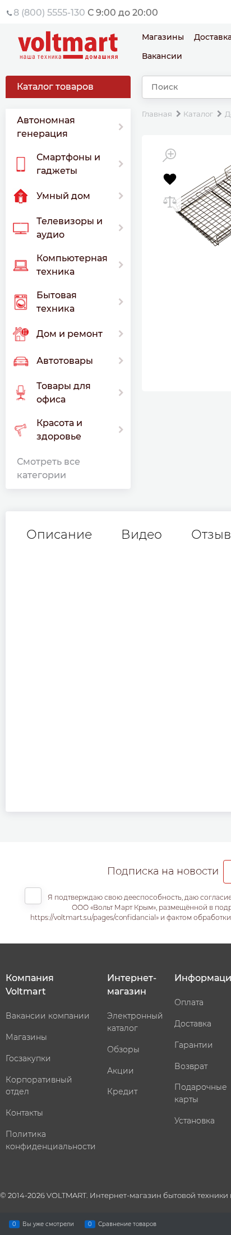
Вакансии (162, 56)
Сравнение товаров (127, 1223)
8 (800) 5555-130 (49, 12)
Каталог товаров (55, 86)
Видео (141, 535)
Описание (59, 535)
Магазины (163, 37)
